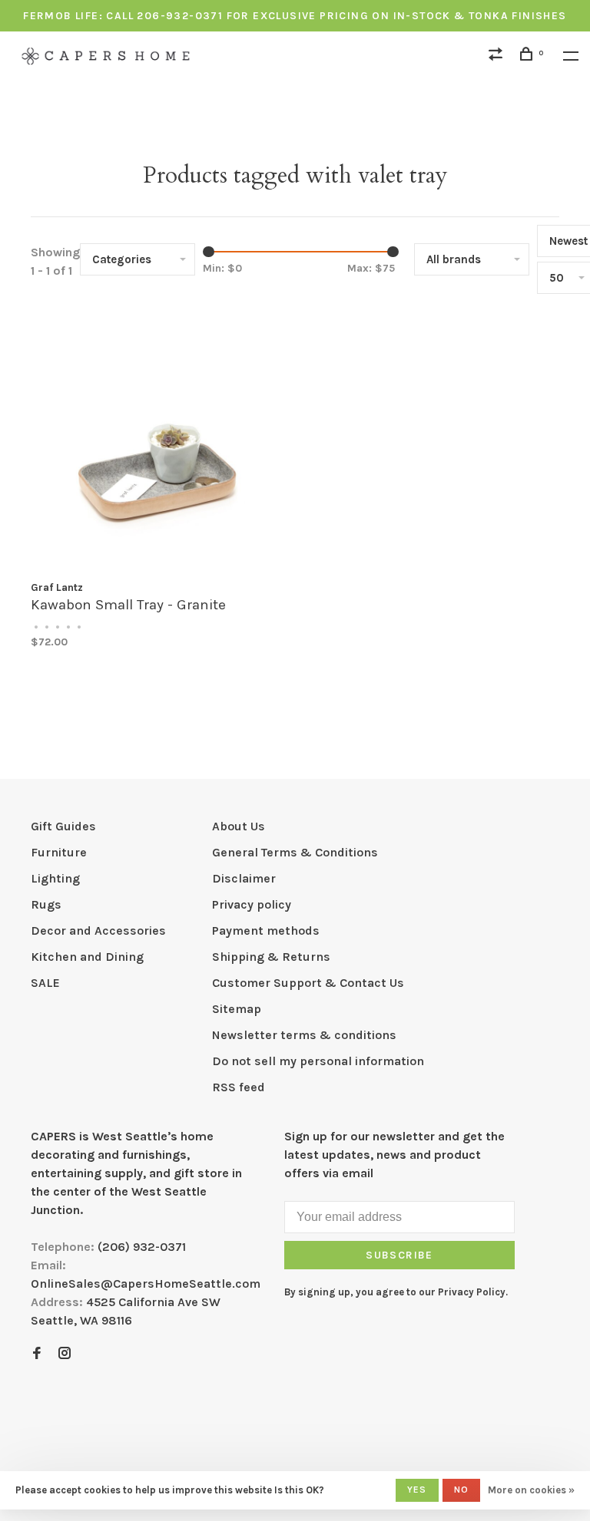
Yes (417, 1489)
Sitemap (236, 1008)
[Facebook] (37, 1354)
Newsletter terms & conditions (304, 1035)
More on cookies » (531, 1490)
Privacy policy (251, 904)
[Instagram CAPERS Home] (64, 1354)
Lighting (55, 878)
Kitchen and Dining (87, 956)
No (461, 1489)
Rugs (46, 904)
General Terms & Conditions (295, 852)
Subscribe (399, 1255)
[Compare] (498, 56)
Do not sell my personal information (318, 1061)
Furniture (59, 852)
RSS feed (238, 1087)
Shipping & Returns (271, 956)
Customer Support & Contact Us (308, 982)
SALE (45, 982)
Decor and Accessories (98, 930)
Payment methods (266, 930)
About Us (238, 826)
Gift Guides (63, 826)
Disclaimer (244, 878)
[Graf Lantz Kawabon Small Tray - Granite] (157, 443)
